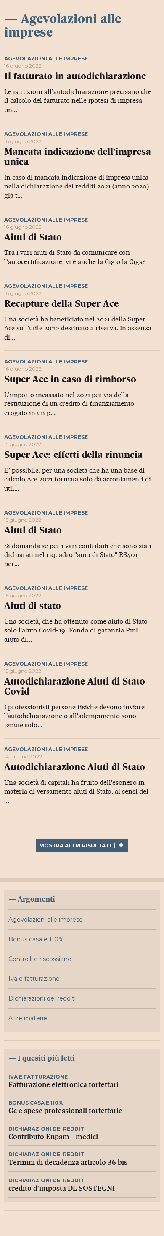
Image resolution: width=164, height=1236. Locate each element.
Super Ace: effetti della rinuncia (73, 454)
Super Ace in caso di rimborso (70, 379)
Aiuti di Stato (33, 237)
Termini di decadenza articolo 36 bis (67, 1162)
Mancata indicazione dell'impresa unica (77, 156)
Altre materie (27, 1018)
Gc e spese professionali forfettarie (65, 1110)
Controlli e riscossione (39, 959)
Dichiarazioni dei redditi (42, 998)
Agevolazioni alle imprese (46, 58)
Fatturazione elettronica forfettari (63, 1084)
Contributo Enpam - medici (53, 1136)
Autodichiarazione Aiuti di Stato (74, 767)
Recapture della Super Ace (61, 303)
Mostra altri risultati (75, 845)
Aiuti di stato (32, 605)
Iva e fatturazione (34, 979)
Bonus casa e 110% (36, 939)
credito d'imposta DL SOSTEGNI (61, 1188)
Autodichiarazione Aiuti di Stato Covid (74, 686)
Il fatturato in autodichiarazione (75, 76)
